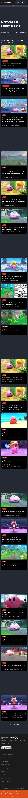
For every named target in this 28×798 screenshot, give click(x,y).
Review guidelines (6, 781)
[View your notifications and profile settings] (22, 2)
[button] (25, 2)
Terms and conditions (7, 754)
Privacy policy (4, 761)
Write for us (4, 785)
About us (3, 774)
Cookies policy (5, 764)
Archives (16, 724)
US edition (13, 794)
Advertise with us (5, 778)
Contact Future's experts (8, 757)
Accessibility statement (7, 768)
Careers (3, 771)
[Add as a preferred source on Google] (6, 747)
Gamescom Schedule (13, 5)
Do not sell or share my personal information (12, 788)
